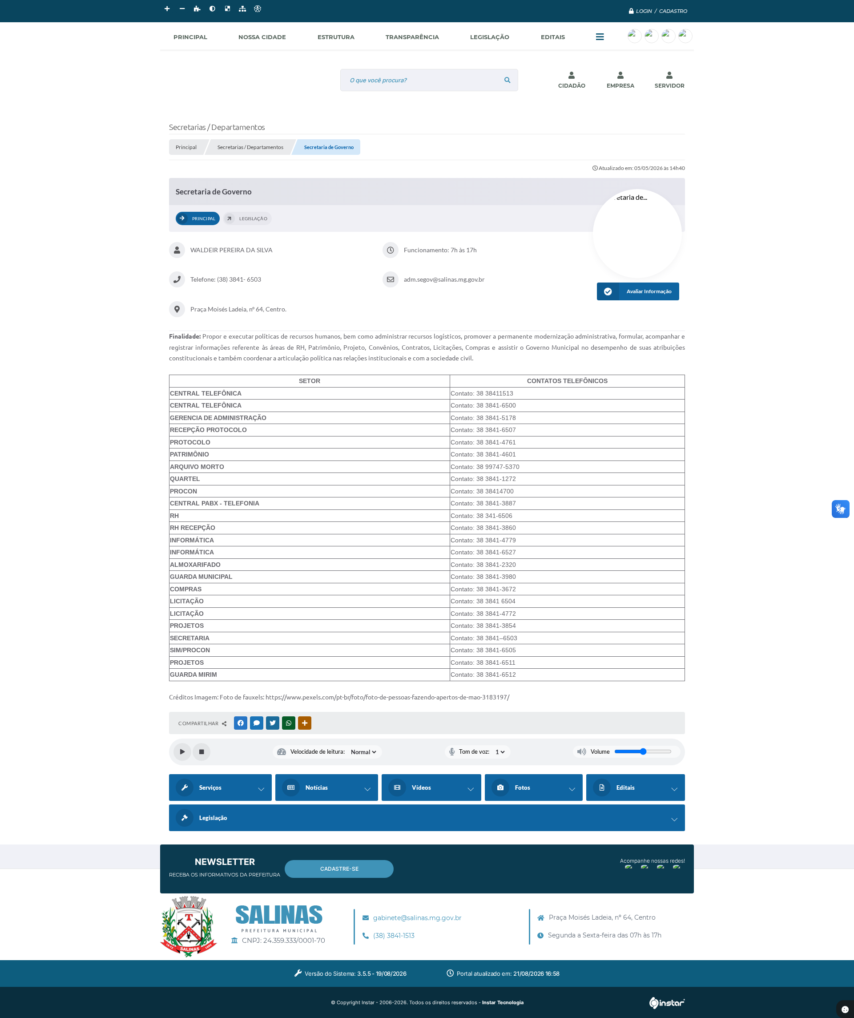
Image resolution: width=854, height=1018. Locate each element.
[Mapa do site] (242, 9)
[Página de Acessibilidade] (257, 9)
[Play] (182, 752)
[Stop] (201, 752)
